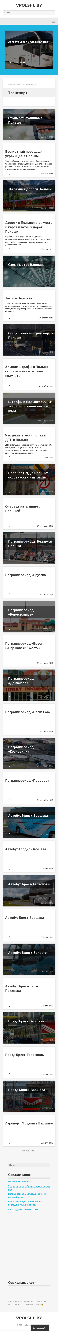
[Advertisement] (29, 1246)
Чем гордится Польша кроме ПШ (25, 1209)
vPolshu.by (29, 5)
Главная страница (16, 85)
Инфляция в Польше (18, 1181)
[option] (29, 50)
